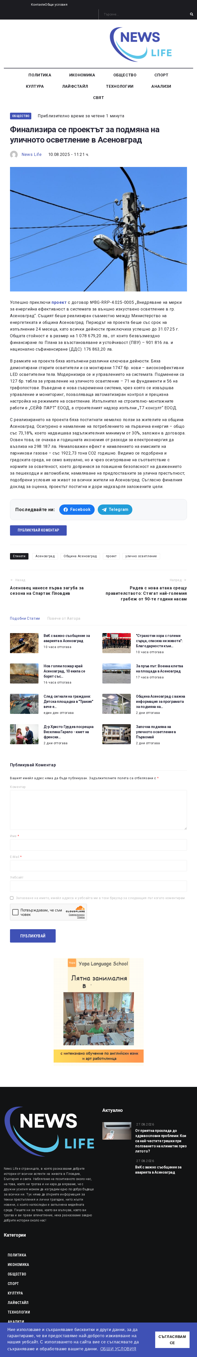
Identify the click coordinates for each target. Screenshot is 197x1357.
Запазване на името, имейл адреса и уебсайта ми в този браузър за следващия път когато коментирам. (101, 898)
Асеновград (45, 556)
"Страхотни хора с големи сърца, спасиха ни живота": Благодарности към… (159, 641)
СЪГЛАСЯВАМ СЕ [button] (172, 1340)
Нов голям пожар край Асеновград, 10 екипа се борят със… (64, 671)
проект (111, 556)
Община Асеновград (80, 556)
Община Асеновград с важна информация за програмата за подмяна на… (160, 701)
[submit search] (191, 14)
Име (14, 836)
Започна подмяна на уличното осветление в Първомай (156, 732)
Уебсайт (16, 877)
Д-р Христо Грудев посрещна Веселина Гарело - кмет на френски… (69, 732)
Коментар (18, 787)
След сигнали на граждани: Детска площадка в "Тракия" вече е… (68, 701)
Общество (20, 116)
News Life (32, 154)
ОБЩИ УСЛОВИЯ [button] (118, 1349)
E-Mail (16, 857)
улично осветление (141, 556)
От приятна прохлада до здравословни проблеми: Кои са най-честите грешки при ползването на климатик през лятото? (160, 1141)
